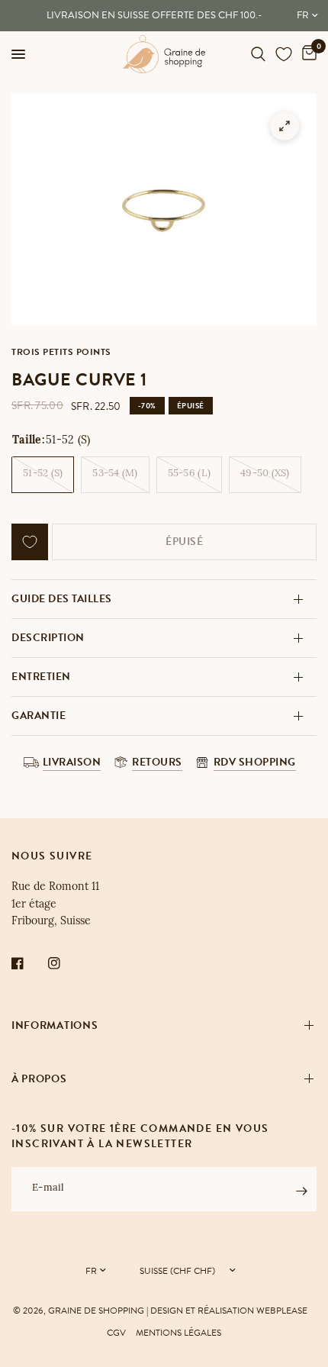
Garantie (38, 716)
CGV (116, 1333)
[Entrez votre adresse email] (301, 1191)
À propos (39, 1079)
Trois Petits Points (61, 352)
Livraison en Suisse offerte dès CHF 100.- (154, 15)
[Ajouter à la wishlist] (29, 542)
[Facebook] (28, 963)
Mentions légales (178, 1333)
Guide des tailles (61, 599)
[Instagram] (65, 963)
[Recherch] (258, 54)
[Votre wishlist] (284, 54)
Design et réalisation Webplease (228, 1310)
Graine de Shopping (96, 1310)
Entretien (41, 677)
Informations (54, 1025)
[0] (307, 54)
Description (48, 638)
